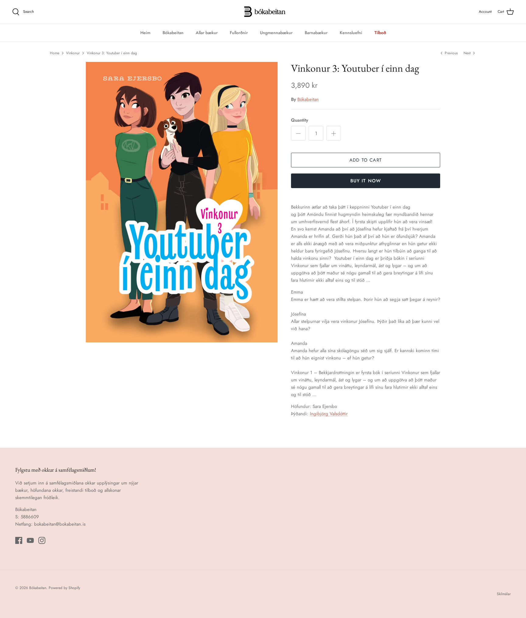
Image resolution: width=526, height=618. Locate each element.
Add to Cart (365, 160)
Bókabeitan (173, 33)
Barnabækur (316, 33)
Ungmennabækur (276, 33)
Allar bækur (207, 33)
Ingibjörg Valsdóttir (329, 413)
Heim (145, 33)
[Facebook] (18, 540)
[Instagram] (41, 540)
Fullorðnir (239, 33)
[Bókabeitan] (263, 12)
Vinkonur (73, 53)
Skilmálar (504, 594)
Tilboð (380, 33)
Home (54, 53)
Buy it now (365, 180)
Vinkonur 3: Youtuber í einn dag (112, 53)
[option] (182, 202)
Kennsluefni (351, 33)
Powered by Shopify (64, 588)
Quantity (299, 120)
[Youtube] (30, 540)
